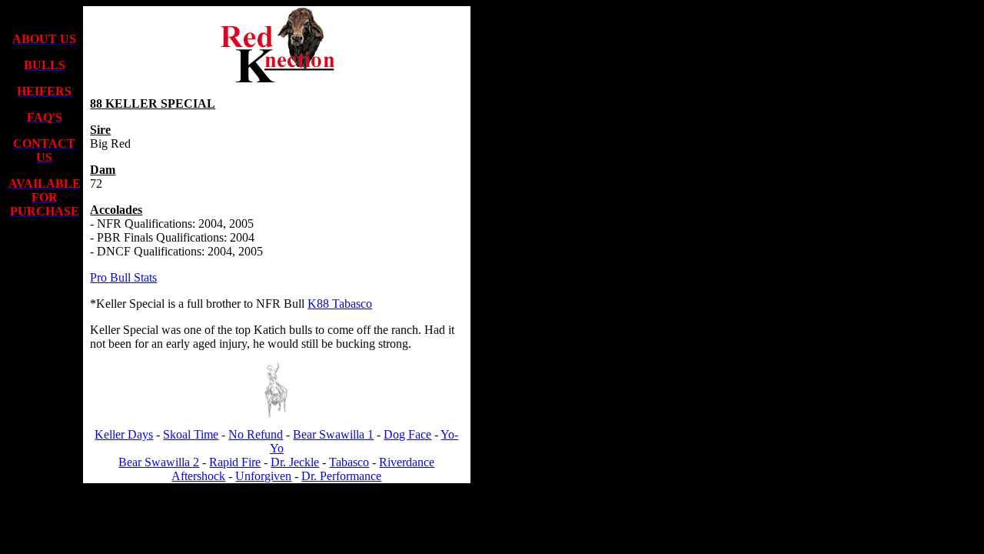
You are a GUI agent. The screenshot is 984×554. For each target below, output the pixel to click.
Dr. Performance (341, 475)
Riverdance (406, 462)
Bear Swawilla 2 (158, 462)
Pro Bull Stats (123, 277)
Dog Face (407, 434)
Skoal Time (190, 434)
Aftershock (198, 475)
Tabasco (349, 462)
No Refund (255, 434)
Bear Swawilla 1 (333, 434)
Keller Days (124, 434)
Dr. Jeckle (295, 462)
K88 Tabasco (340, 303)
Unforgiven (263, 475)
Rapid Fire (235, 462)
